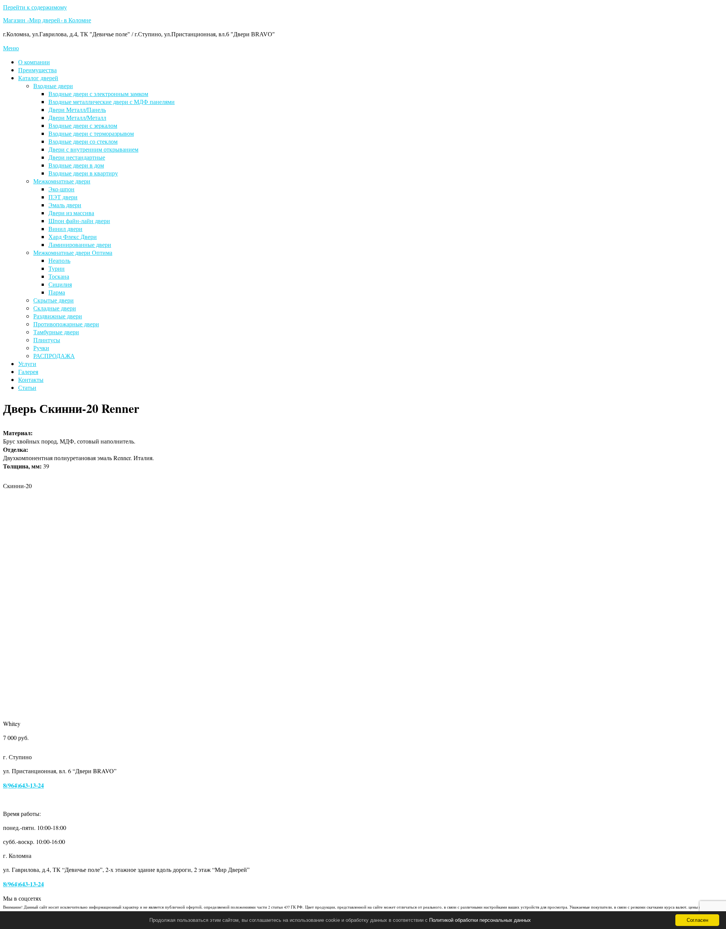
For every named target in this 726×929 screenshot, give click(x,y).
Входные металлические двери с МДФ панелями (111, 101)
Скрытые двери (53, 300)
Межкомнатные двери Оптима (72, 252)
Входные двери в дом (76, 165)
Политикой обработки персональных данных (480, 920)
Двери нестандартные (76, 157)
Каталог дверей (38, 78)
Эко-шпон (61, 189)
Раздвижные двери (57, 316)
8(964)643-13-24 (23, 785)
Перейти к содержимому (35, 7)
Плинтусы (46, 340)
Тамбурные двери (56, 332)
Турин (56, 268)
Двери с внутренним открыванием (93, 149)
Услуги (27, 364)
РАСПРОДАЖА (54, 356)
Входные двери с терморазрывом (91, 133)
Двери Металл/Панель (77, 109)
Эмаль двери (64, 205)
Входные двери (53, 86)
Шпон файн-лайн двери (79, 221)
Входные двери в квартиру (83, 173)
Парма (56, 292)
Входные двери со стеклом (83, 141)
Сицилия (60, 284)
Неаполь (59, 260)
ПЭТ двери (63, 197)
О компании (34, 62)
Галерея (28, 371)
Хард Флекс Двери (72, 236)
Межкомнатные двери (61, 181)
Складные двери (54, 308)
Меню (11, 48)
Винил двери (65, 229)
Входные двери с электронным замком (98, 94)
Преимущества (37, 70)
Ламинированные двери (79, 244)
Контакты (30, 379)
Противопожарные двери (66, 324)
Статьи (27, 387)
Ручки (41, 348)
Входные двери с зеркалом (82, 125)
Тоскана (58, 276)
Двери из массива (71, 213)
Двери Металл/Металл (77, 117)
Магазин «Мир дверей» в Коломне (47, 21)
